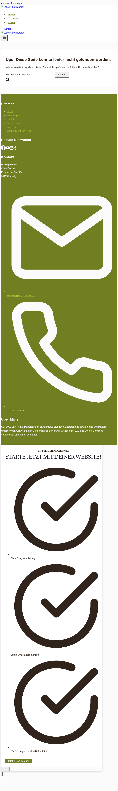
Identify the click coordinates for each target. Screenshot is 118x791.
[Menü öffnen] (4, 38)
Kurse (11, 22)
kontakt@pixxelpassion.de (21, 295)
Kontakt (8, 28)
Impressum (13, 127)
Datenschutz (13, 123)
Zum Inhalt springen (11, 3)
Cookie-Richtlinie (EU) (19, 131)
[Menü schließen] (2, 774)
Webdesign (14, 18)
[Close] (5, 769)
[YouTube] (8, 148)
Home (11, 14)
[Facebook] (3, 148)
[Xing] (14, 148)
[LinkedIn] (11, 148)
